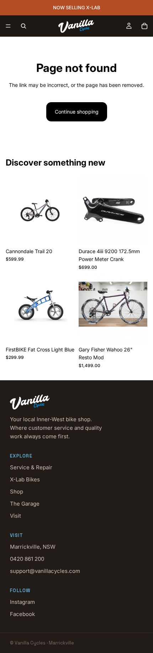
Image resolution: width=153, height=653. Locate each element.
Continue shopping (77, 112)
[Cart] (144, 26)
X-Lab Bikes (25, 479)
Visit (15, 515)
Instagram (22, 602)
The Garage (24, 503)
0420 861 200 (27, 558)
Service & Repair (31, 467)
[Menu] (8, 26)
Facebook (22, 614)
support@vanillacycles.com (45, 571)
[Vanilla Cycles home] (76, 402)
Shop (16, 491)
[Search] (23, 26)
